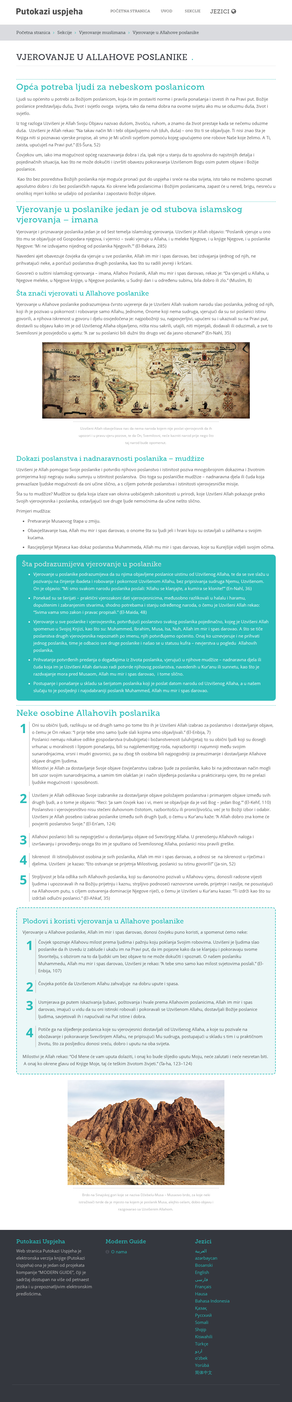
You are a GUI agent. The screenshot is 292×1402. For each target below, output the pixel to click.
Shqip (200, 1329)
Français (203, 1286)
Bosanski (204, 1265)
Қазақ (201, 1308)
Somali (201, 1322)
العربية (201, 1251)
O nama (119, 1251)
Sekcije (192, 11)
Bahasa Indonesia (212, 1301)
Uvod (166, 11)
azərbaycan (206, 1258)
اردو (198, 1351)
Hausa (201, 1294)
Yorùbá (202, 1365)
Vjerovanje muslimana (102, 33)
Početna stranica (130, 11)
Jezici (220, 12)
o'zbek (201, 1358)
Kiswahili (203, 1336)
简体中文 (203, 1372)
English (202, 1272)
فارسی (201, 1279)
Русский (203, 1315)
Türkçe (201, 1344)
